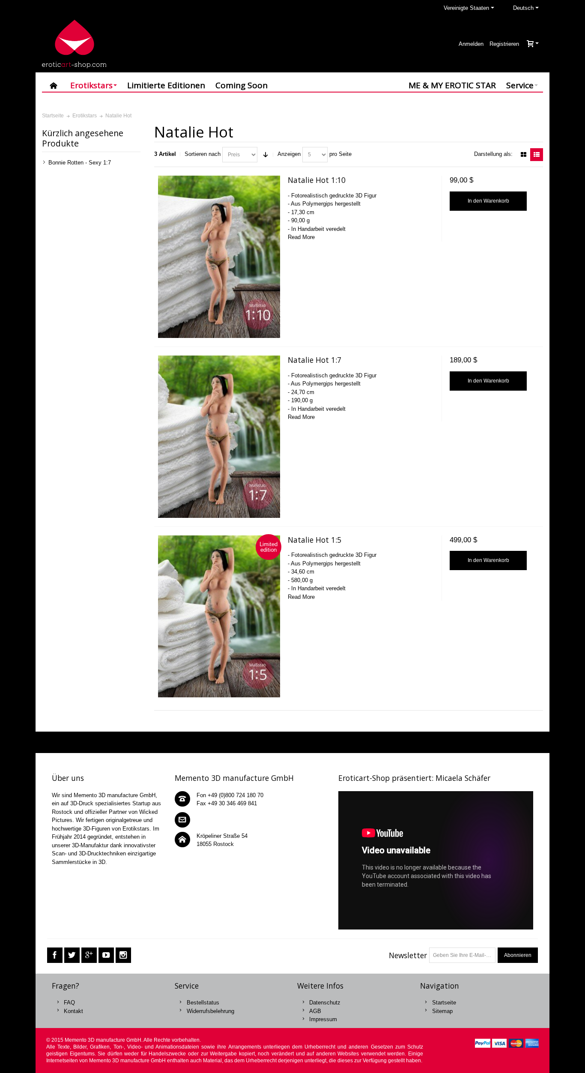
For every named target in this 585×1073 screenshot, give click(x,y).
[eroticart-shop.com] (74, 44)
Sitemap (442, 1011)
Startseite (444, 1002)
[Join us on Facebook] (55, 955)
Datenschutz (324, 1002)
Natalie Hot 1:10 (317, 180)
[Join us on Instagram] (123, 955)
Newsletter (408, 955)
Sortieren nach (203, 154)
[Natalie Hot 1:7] (219, 437)
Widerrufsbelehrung (210, 1011)
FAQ (69, 1002)
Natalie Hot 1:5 (314, 540)
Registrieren (504, 44)
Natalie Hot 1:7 (314, 360)
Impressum (323, 1019)
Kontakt (73, 1011)
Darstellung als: (493, 154)
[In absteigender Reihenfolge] (265, 154)
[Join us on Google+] (89, 955)
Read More (301, 237)
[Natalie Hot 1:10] (219, 257)
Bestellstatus (203, 1002)
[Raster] (523, 154)
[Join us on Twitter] (72, 955)
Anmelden (471, 44)
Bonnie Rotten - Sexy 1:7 (79, 162)
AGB (315, 1011)
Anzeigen (289, 154)
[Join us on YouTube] (106, 955)
